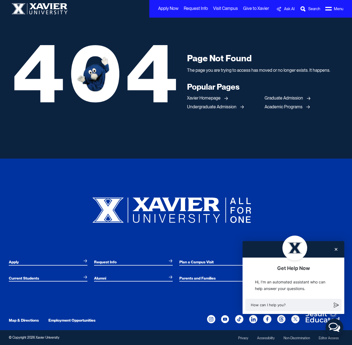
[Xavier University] (176, 208)
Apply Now (168, 8)
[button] (293, 305)
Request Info (196, 8)
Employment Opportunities (71, 320)
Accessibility (266, 338)
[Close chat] (336, 249)
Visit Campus (225, 8)
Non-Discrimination (297, 338)
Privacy (243, 338)
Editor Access (329, 338)
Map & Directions (24, 320)
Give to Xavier (256, 8)
